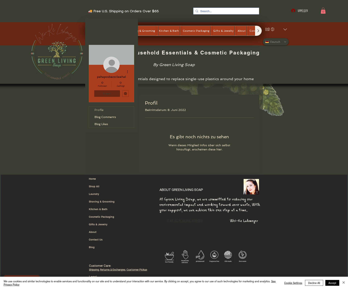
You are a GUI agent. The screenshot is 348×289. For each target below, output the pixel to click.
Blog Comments (105, 117)
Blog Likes (101, 124)
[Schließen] (343, 283)
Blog (92, 247)
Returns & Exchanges (112, 270)
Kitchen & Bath (98, 209)
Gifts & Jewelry (98, 224)
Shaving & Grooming (102, 201)
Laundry (94, 194)
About (92, 232)
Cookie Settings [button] (293, 283)
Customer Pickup (137, 270)
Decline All (314, 283)
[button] (323, 11)
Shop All (94, 186)
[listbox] (276, 29)
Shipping (94, 270)
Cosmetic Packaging (101, 216)
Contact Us (96, 239)
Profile (98, 110)
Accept (332, 283)
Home (92, 178)
